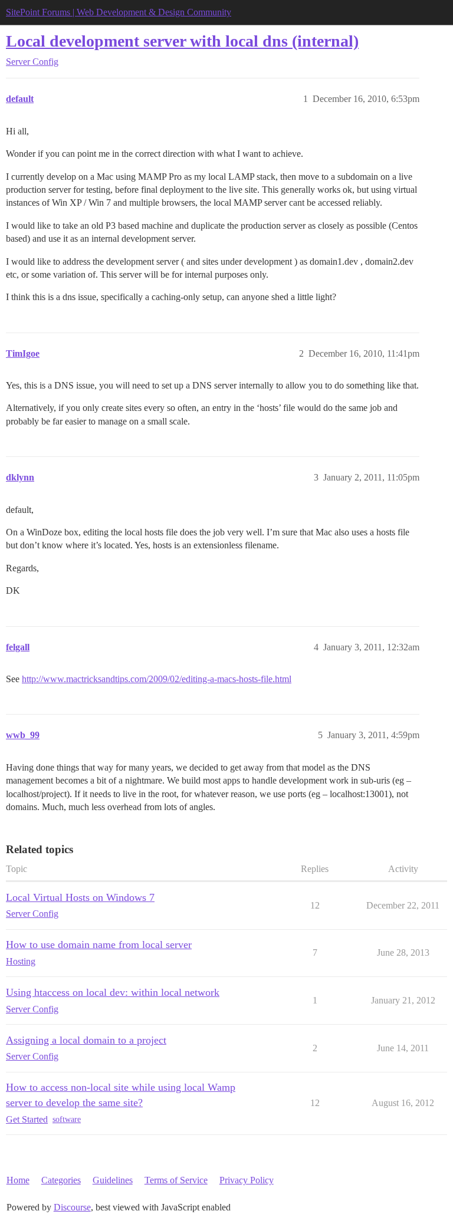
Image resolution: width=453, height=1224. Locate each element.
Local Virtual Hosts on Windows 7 (80, 897)
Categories (61, 1180)
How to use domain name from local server (99, 944)
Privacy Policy (246, 1180)
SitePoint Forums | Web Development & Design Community (118, 12)
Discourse (72, 1207)
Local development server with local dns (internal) (182, 41)
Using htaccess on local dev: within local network (112, 992)
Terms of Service (176, 1180)
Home (17, 1180)
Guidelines (113, 1180)
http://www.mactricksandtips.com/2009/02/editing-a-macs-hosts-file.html (156, 679)
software (66, 1119)
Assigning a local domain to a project (86, 1040)
